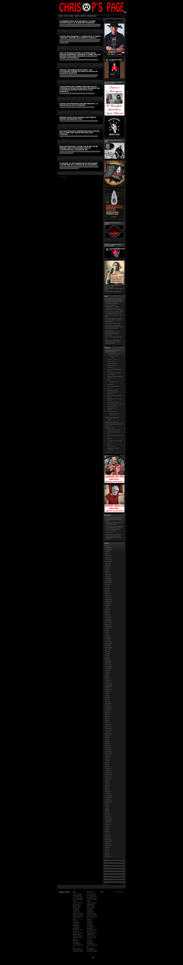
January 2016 (108, 749)
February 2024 (108, 574)
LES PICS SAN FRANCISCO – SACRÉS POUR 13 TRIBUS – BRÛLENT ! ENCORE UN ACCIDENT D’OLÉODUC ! (80, 37)
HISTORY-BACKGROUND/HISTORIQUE (113, 424)
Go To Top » (121, 886)
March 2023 (107, 594)
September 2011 (108, 845)
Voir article (107, 239)
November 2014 (108, 774)
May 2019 (107, 674)
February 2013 (108, 814)
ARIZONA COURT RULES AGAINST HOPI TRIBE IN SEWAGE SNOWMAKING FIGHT (77, 118)
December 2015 (108, 751)
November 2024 (108, 561)
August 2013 (107, 803)
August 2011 (107, 847)
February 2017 (108, 724)
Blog (66, 15)
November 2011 (108, 841)
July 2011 (107, 849)
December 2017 (108, 707)
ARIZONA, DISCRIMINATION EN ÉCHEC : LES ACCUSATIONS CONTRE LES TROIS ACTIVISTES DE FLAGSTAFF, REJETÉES (78, 71)
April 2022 (107, 613)
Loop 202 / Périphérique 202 (113, 386)
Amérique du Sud (110, 361)
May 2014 (107, 785)
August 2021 (107, 628)
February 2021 (108, 638)
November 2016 (108, 730)
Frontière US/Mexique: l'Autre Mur (113, 372)
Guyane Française (111, 374)
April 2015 (107, 764)
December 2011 (108, 839)
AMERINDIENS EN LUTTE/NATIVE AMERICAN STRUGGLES (112, 351)
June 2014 (107, 783)
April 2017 (107, 720)
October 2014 (108, 776)
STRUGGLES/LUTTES (110, 428)
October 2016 (108, 732)
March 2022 (107, 615)
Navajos (68, 59)
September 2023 (108, 582)
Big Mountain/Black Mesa (112, 363)
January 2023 (108, 597)
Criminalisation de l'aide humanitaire (114, 440)
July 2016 (107, 737)
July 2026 (107, 546)
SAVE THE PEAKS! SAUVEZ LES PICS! (67, 26)
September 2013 (108, 801)
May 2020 (107, 655)
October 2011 (108, 843)
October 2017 (108, 711)
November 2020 (108, 643)
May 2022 (107, 611)
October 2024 (108, 563)
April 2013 (107, 810)
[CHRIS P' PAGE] (91, 12)
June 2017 (107, 716)
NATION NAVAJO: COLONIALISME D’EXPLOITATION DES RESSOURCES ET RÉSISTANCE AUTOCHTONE (114, 327)
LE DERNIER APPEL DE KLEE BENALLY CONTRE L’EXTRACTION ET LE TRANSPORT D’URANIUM (77, 22)
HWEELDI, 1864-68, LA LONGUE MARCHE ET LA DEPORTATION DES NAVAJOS (114, 312)
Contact (83, 15)
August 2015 (107, 757)
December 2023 (108, 578)
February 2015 (108, 768)
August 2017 (107, 712)
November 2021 (108, 622)
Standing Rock (108, 426)
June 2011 (107, 850)
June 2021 (107, 630)
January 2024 (108, 576)
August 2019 (107, 670)
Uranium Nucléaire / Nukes (90, 26)
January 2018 (108, 705)
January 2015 (108, 770)
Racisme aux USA (110, 446)
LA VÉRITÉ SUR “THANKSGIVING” (112, 323)
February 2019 (108, 680)
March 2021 (107, 636)
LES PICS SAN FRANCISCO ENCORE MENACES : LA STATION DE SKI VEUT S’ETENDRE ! (78, 104)
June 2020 (107, 653)
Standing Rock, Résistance (114, 381)
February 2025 (108, 555)
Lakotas (108, 380)
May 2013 (107, 808)
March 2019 (107, 678)
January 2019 (108, 682)
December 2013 (108, 795)
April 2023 (107, 592)
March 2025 (107, 553)
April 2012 (107, 831)
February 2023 (108, 595)
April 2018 (107, 699)
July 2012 (107, 826)
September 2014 (108, 778)
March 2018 (107, 701)
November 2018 (108, 686)
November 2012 (108, 820)
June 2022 (107, 609)
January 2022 (108, 618)
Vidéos (77, 15)
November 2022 (108, 601)
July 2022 (107, 607)
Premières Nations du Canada (113, 402)
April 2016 (107, 743)
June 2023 (107, 588)
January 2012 (108, 837)
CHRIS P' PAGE (64, 892)
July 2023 (107, 586)
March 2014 (107, 789)
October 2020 (108, 645)
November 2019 (108, 666)
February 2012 (108, 835)
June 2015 (107, 760)
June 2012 (107, 828)
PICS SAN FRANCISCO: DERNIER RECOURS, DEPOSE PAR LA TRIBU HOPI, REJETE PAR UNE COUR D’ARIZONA (79, 132)
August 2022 (107, 605)
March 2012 (107, 833)
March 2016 (107, 745)
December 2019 (108, 664)
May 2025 (107, 551)
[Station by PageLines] (93, 958)
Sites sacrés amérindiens (80, 26)
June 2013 (107, 806)
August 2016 (107, 735)
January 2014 (108, 793)
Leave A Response (98, 31)
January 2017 (108, 726)
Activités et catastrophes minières (73, 24)
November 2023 (108, 580)
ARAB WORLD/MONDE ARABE (112, 417)
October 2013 (108, 799)
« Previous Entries (62, 177)
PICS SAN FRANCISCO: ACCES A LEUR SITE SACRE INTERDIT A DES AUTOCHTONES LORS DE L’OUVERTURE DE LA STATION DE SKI (78, 148)
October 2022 (108, 603)
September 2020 (108, 647)
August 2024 (107, 565)
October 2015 (108, 755)
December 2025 (108, 547)
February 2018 (108, 703)
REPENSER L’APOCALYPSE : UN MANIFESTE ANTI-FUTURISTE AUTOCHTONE (112, 333)
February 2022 (108, 617)
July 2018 (107, 693)
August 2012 (107, 824)
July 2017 (107, 714)
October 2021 (108, 624)
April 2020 (107, 657)
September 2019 (108, 668)
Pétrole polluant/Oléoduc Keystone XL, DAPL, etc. (69, 41)
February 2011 (108, 856)
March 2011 (107, 854)
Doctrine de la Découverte (112, 365)
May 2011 (107, 852)
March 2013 (107, 812)
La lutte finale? (110, 442)
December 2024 (108, 559)
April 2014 (107, 787)
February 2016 (108, 747)
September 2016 (108, 734)
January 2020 (108, 663)
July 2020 (107, 651)
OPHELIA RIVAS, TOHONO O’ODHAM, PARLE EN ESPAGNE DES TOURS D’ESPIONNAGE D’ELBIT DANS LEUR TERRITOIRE (113, 537)
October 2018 (108, 687)
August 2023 (107, 584)
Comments (63, 31)
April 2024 (107, 572)
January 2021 (108, 640)
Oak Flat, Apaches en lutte (112, 390)
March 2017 (107, 722)
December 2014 (108, 772)
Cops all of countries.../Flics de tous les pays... (89, 75)
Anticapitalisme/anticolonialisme (73, 39)
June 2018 (107, 695)
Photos (71, 15)
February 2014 (108, 791)
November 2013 (108, 797)
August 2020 (107, 649)
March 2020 (107, 659)
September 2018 (108, 689)
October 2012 (108, 822)
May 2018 (107, 697)
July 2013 (107, 804)
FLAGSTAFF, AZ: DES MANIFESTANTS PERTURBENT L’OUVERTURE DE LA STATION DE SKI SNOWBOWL (78, 164)
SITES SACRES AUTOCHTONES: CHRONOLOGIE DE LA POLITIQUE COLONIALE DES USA (112, 342)
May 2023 (107, 590)
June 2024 (107, 569)
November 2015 (108, 753)
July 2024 (107, 567)
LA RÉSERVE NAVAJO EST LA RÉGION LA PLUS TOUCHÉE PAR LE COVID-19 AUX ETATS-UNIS (114, 320)
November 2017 (108, 709)
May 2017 (107, 718)
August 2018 (107, 691)
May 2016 (107, 741)
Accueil (60, 15)
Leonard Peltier (110, 384)
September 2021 (108, 626)
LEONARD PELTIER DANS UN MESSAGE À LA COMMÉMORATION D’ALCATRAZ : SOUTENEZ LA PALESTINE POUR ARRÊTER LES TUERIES (114, 528)
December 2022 (108, 599)
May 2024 (107, 571)
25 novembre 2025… (109, 532)
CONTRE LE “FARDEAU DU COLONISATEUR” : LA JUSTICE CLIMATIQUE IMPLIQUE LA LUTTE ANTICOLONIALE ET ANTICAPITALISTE (114, 307)
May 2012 (107, 829)
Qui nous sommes (92, 15)
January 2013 (108, 816)
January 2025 (108, 557)
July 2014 (107, 781)
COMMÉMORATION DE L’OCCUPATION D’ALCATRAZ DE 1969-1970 (113, 523)
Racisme (109, 444)
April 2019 (107, 676)
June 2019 (107, 672)
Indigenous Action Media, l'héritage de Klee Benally (91, 24)
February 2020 (108, 661)
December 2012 (108, 818)
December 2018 (108, 684)
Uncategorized (108, 452)
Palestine (109, 419)
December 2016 (108, 728)
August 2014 (107, 780)
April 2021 (107, 634)
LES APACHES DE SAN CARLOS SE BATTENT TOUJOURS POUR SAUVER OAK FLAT (113, 519)
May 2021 (107, 632)
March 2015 (107, 766)
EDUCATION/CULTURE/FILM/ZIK (112, 422)
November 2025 (108, 549)
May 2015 (107, 762)
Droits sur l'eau (110, 367)
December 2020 (108, 641)
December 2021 (108, 620)
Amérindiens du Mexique (112, 359)
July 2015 (107, 758)
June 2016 (107, 739)
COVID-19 (109, 438)
